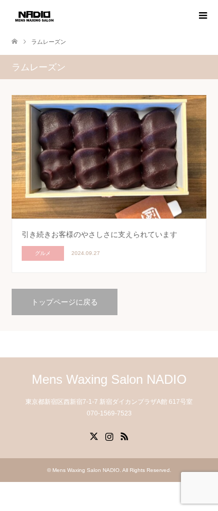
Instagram (109, 435)
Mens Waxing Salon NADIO (109, 379)
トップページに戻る (64, 302)
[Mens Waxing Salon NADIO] (34, 15)
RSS (124, 435)
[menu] (202, 16)
